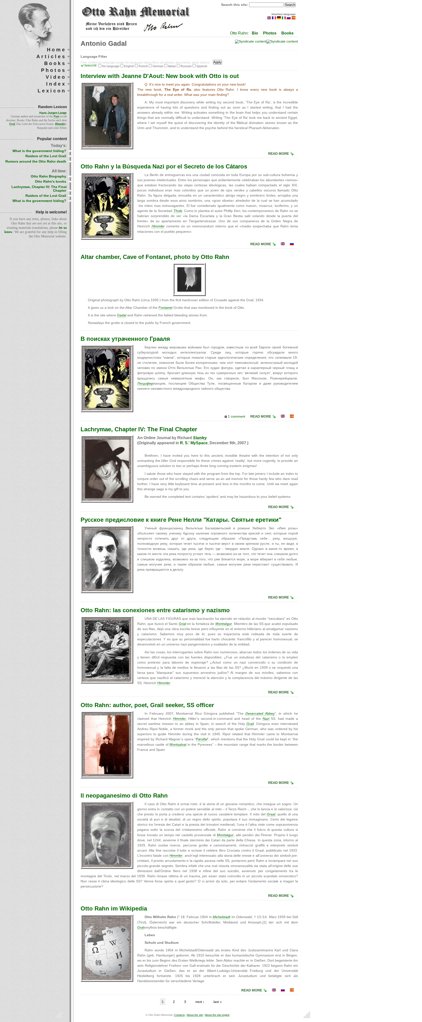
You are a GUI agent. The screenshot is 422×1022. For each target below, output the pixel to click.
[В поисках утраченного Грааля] (292, 244)
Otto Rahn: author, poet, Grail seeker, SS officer (147, 705)
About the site (195, 1014)
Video (56, 77)
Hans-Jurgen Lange (53, 113)
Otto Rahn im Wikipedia (114, 908)
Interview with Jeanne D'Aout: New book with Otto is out (160, 76)
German (158, 66)
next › (199, 1001)
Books (287, 33)
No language (110, 66)
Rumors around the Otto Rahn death (35, 161)
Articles (51, 56)
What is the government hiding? (39, 151)
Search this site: (235, 5)
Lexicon (52, 90)
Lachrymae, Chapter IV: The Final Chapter (139, 429)
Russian (186, 66)
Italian (172, 66)
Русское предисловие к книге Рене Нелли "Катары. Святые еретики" (181, 519)
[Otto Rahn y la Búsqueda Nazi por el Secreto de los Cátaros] (292, 416)
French (143, 66)
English (129, 66)
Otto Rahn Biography (48, 176)
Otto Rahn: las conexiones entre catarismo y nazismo (155, 610)
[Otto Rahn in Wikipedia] (274, 990)
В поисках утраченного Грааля (125, 338)
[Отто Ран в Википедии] (283, 990)
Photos (269, 33)
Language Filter (94, 56)
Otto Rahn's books (50, 181)
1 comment (236, 416)
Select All (90, 65)
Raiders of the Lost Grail (45, 156)
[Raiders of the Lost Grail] (283, 244)
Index (56, 84)
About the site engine (217, 1014)
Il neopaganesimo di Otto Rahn (124, 795)
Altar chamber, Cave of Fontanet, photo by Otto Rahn (155, 257)
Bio (255, 33)
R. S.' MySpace (194, 443)
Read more (278, 154)
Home (56, 49)
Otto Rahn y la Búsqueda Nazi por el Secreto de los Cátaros (164, 166)
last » (217, 1001)
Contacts (179, 1014)
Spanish (201, 66)
